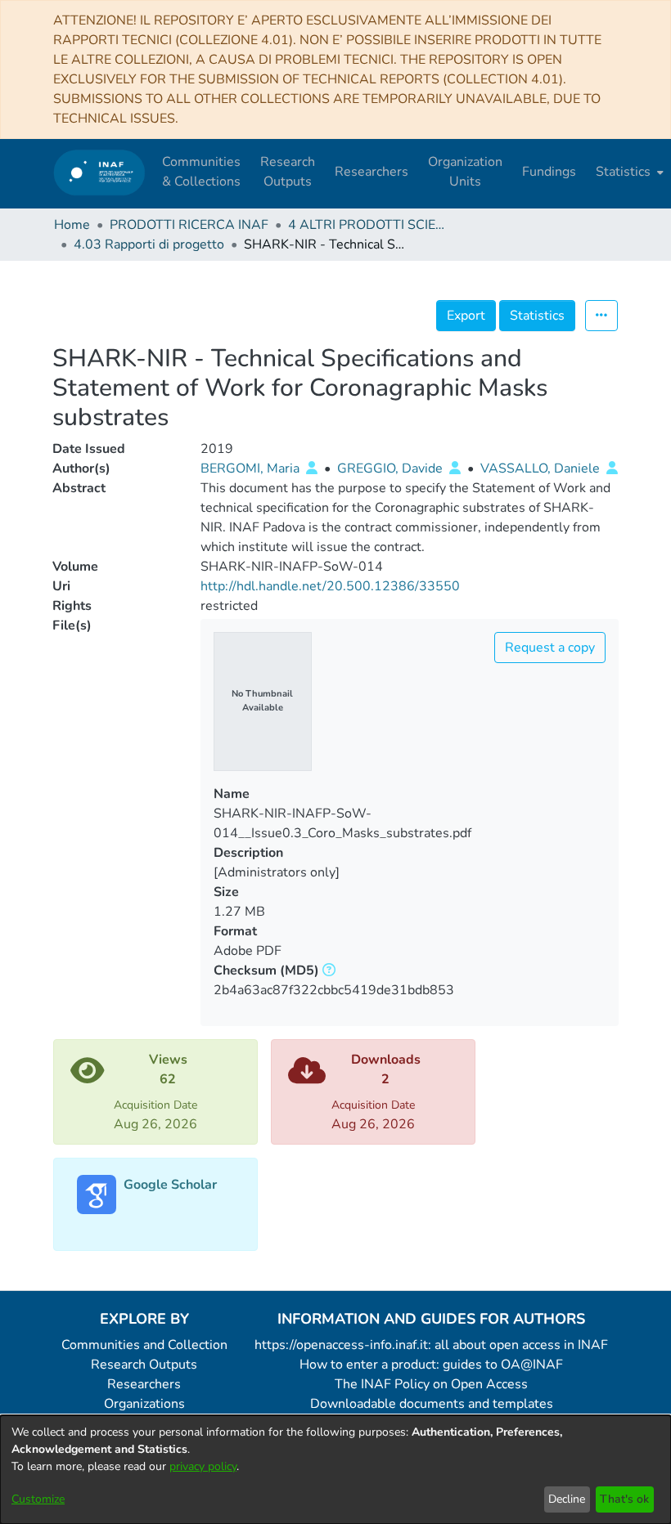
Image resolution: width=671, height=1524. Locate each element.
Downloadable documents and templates (431, 1404)
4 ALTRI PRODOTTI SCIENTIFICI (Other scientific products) (370, 225)
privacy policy (202, 1466)
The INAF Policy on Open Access (431, 1384)
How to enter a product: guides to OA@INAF (431, 1365)
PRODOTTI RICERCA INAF (189, 225)
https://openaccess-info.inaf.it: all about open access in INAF (431, 1345)
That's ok (624, 1499)
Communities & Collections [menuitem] (201, 171)
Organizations (144, 1404)
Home (72, 225)
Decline (566, 1499)
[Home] (99, 172)
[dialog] (335, 1469)
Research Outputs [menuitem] (287, 171)
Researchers (144, 1384)
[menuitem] (628, 171)
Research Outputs (144, 1365)
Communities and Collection (144, 1345)
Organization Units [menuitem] (465, 171)
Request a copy (550, 648)
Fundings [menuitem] (549, 172)
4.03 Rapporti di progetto (149, 244)
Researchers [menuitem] (371, 172)
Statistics (537, 316)
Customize (38, 1499)
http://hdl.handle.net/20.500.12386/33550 (330, 586)
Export (466, 316)
